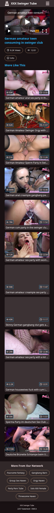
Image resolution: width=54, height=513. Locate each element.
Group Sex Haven (18, 480)
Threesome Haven (27, 496)
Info (12, 58)
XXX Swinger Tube (24, 3)
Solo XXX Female (38, 488)
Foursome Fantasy (15, 472)
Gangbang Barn (39, 472)
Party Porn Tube (15, 488)
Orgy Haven (39, 480)
